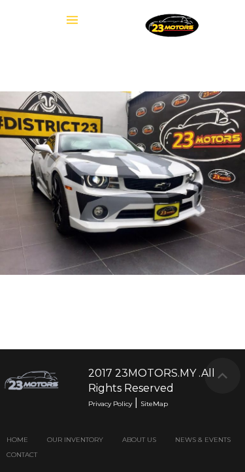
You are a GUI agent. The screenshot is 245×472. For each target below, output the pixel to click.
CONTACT (22, 454)
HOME (17, 439)
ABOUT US (139, 439)
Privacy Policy (110, 404)
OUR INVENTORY (75, 439)
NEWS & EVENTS (203, 439)
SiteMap (154, 404)
